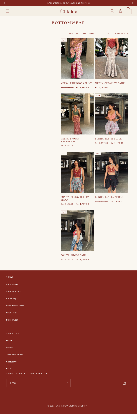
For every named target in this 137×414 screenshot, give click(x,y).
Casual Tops (12, 298)
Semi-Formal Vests (15, 305)
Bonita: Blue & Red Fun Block (75, 198)
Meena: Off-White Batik (110, 83)
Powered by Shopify (75, 406)
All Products (12, 284)
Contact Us (11, 362)
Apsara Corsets (13, 291)
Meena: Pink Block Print (76, 83)
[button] (7, 11)
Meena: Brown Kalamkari (70, 140)
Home (9, 340)
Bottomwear (12, 320)
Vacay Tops (11, 312)
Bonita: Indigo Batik (74, 255)
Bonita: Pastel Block (108, 139)
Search (9, 347)
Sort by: (74, 33)
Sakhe (59, 406)
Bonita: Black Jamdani (109, 197)
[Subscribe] (66, 383)
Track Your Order (14, 354)
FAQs (8, 368)
